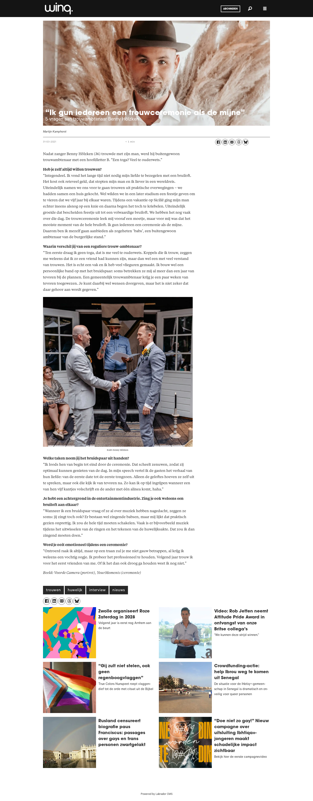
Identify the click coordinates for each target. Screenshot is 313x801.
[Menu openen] (265, 8)
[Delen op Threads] (238, 142)
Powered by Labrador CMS (156, 794)
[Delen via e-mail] (232, 142)
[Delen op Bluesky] (245, 142)
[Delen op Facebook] (218, 142)
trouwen (53, 590)
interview (97, 590)
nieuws (118, 590)
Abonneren (230, 8)
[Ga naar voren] (58, 8)
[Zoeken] (250, 8)
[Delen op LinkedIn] (225, 142)
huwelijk (75, 590)
